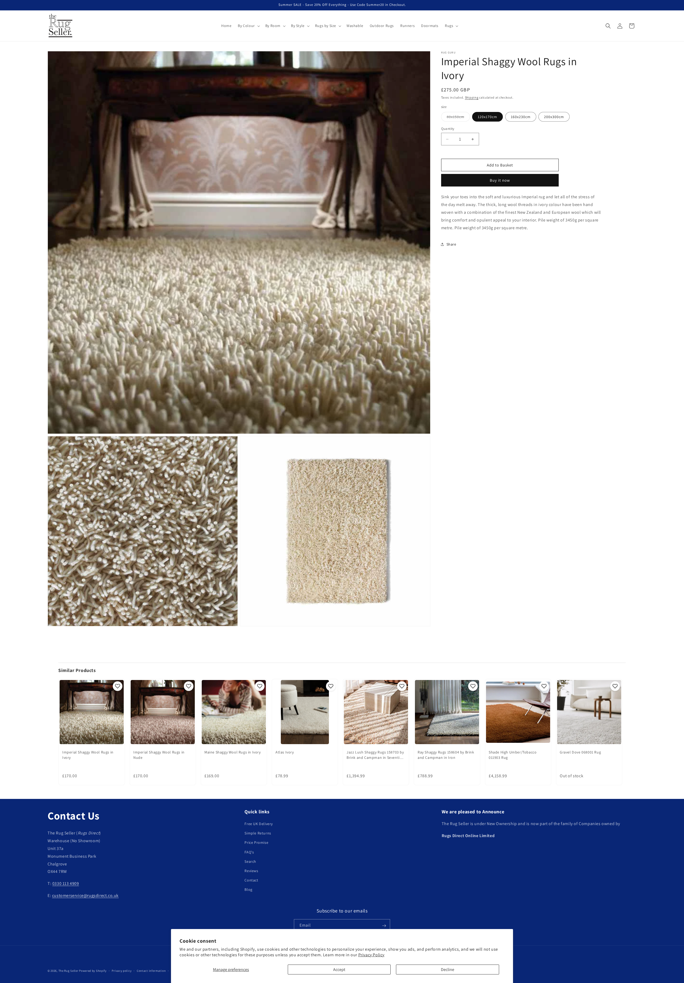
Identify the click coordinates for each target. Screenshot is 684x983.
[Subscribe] (384, 925)
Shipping (472, 97)
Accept (339, 969)
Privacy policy (121, 971)
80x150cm (458, 118)
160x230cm (521, 116)
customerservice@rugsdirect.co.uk (85, 896)
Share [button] (451, 244)
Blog (248, 889)
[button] (248, 25)
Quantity (447, 128)
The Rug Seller (69, 971)
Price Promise (256, 842)
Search (250, 861)
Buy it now (500, 180)
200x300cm (554, 116)
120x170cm (487, 116)
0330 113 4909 (65, 884)
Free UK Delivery (258, 824)
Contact (251, 880)
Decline (447, 969)
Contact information (151, 971)
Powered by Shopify (93, 971)
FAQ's (249, 852)
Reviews (251, 871)
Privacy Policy (371, 955)
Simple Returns (257, 833)
